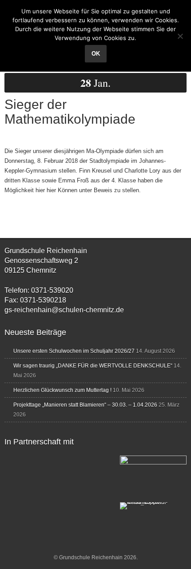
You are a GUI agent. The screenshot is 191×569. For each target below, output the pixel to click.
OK (96, 53)
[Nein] (179, 36)
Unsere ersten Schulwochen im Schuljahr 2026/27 (74, 351)
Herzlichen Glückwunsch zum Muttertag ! (62, 390)
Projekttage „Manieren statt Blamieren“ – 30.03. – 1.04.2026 (85, 405)
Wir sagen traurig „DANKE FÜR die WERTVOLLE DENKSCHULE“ (92, 366)
